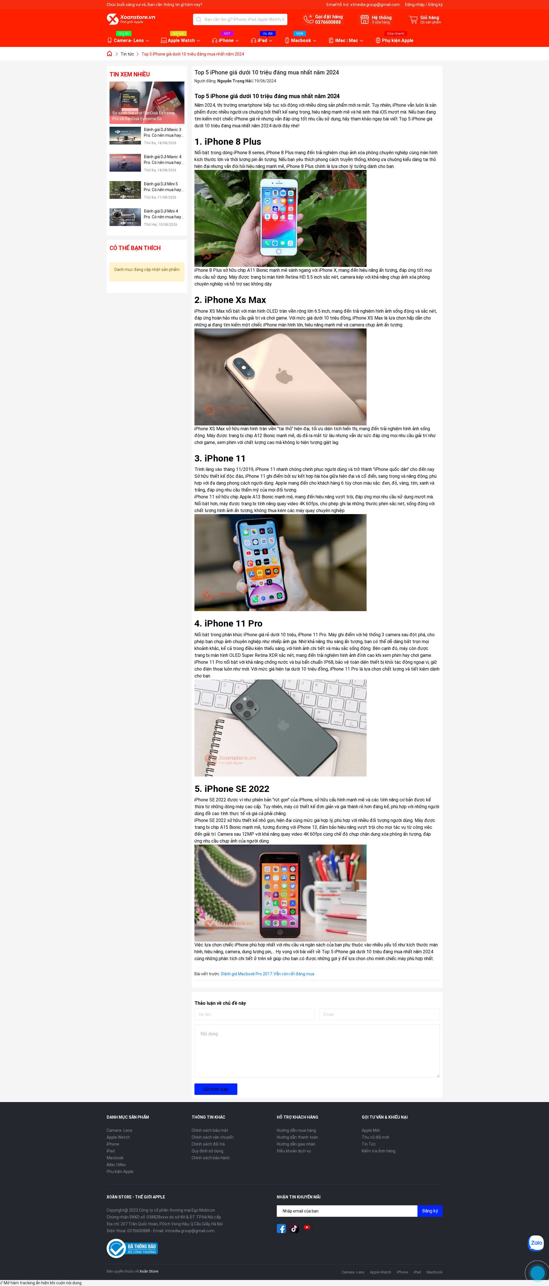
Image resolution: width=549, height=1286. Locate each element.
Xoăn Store (149, 1271)
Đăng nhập (415, 4)
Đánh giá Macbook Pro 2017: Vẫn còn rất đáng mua (268, 974)
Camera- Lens (129, 40)
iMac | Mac (346, 40)
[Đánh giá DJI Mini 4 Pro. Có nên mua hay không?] (125, 220)
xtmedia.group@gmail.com (375, 4)
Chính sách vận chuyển (213, 1137)
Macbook (301, 40)
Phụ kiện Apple (397, 40)
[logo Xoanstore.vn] (131, 19)
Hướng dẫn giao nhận (296, 1144)
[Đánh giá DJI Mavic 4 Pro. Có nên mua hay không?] (125, 166)
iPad (262, 40)
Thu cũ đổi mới (375, 1137)
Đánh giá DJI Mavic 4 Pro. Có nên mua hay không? (162, 159)
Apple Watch (181, 40)
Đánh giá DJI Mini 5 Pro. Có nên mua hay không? (162, 187)
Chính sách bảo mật (210, 1130)
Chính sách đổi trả (208, 1144)
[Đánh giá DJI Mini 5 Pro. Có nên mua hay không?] (125, 193)
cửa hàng (381, 22)
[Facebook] (281, 1228)
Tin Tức (369, 1144)
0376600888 (328, 22)
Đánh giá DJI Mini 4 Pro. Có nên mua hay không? (162, 214)
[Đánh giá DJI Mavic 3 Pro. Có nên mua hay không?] (125, 139)
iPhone (226, 40)
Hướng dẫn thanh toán (297, 1137)
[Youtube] (307, 1228)
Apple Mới (371, 1130)
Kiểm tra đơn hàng (378, 1151)
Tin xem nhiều (130, 74)
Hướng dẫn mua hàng (296, 1130)
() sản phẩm (430, 22)
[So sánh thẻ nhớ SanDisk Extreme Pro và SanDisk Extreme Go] (147, 103)
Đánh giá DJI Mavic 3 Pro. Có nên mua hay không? (162, 132)
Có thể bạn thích (135, 248)
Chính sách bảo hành (211, 1158)
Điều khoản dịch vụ (294, 1151)
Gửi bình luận (215, 1089)
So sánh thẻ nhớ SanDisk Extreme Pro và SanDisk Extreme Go (143, 116)
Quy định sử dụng (207, 1151)
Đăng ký (435, 4)
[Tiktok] (294, 1228)
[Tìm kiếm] (198, 19)
